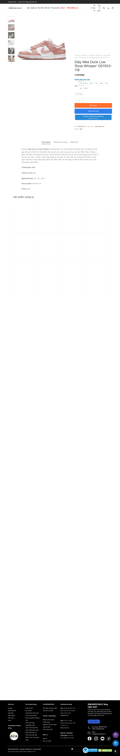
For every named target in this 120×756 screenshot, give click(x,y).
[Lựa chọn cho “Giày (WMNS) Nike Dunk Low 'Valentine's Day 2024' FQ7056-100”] (103, 241)
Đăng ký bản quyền (48, 719)
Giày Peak (11, 718)
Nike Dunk (99, 55)
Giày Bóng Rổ (12, 710)
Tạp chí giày (98, 7)
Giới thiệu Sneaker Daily (50, 708)
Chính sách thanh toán (32, 730)
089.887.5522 (64, 715)
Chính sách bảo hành (32, 727)
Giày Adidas (11, 715)
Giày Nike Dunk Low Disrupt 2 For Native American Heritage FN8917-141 (72, 290)
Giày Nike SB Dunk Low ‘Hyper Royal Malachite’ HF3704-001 (46, 229)
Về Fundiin (29, 710)
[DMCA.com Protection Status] (105, 750)
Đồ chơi (47, 8)
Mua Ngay (93, 105)
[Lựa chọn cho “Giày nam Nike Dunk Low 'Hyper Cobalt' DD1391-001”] (79, 212)
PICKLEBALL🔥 (72, 8)
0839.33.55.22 (64, 728)
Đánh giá (74, 142)
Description (46, 142)
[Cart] (108, 8)
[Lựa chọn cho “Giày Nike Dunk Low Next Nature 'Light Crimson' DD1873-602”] (31, 212)
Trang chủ (78, 55)
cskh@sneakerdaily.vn (99, 734)
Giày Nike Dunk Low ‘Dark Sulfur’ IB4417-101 (47, 288)
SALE (63, 8)
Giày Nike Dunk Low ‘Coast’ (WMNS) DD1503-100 (48, 258)
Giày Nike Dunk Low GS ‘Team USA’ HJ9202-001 (94, 288)
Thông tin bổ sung (60, 142)
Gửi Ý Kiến (93, 721)
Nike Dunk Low (99, 126)
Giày (28, 8)
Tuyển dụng (46, 722)
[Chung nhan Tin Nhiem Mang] (76, 750)
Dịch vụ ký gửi (47, 741)
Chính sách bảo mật (31, 735)
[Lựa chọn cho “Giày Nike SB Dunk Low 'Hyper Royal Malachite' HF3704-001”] (55, 212)
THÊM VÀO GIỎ (93, 111)
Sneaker (84, 55)
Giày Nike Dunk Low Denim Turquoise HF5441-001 (95, 228)
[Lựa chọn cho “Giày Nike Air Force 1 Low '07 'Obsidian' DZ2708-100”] (79, 241)
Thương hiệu (55, 8)
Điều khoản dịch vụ (31, 732)
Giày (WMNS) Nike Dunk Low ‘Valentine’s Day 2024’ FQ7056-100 (95, 259)
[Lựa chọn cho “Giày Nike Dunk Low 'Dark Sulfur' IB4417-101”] (55, 271)
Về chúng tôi (93, 7)
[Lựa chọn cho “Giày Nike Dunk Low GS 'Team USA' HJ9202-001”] (103, 271)
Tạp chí (45, 738)
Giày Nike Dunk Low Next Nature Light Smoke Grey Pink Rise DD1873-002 (23, 259)
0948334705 (100, 729)
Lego (9, 720)
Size (76, 86)
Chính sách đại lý (48, 729)
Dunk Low (32, 173)
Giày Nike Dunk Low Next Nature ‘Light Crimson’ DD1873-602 (23, 229)
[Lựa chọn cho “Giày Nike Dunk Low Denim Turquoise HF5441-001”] (103, 212)
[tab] (46, 142)
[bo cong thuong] (90, 750)
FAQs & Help (29, 708)
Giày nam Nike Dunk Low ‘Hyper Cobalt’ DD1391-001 (71, 228)
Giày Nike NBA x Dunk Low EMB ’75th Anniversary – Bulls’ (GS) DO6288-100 (23, 289)
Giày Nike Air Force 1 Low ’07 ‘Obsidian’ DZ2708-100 (71, 258)
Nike (81, 129)
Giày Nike (92, 55)
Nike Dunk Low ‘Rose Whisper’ (38, 149)
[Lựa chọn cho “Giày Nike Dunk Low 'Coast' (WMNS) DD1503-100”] (55, 241)
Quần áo (34, 8)
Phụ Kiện (41, 8)
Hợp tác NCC (47, 727)
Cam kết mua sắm (48, 710)
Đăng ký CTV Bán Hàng (49, 724)
